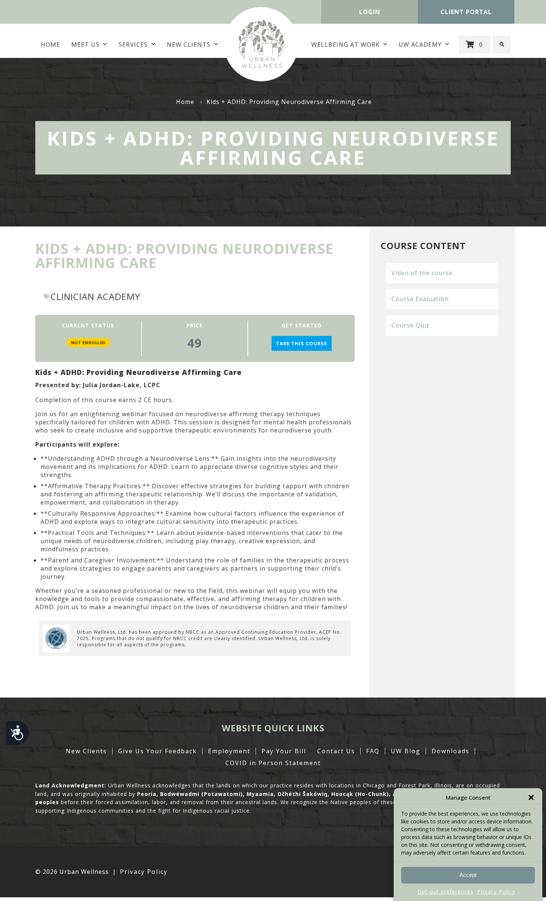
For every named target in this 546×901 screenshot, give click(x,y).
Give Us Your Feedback (157, 751)
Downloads (450, 751)
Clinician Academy (95, 296)
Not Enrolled (88, 342)
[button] (531, 797)
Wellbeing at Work (345, 44)
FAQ (373, 751)
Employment (229, 751)
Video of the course (422, 273)
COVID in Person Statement (273, 763)
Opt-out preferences (445, 891)
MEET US (85, 44)
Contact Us (336, 751)
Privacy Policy (496, 891)
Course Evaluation (420, 299)
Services (133, 44)
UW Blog (405, 751)
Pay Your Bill (283, 751)
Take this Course (301, 343)
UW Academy (420, 44)
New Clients (189, 44)
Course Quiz (410, 325)
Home (50, 44)
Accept (468, 875)
